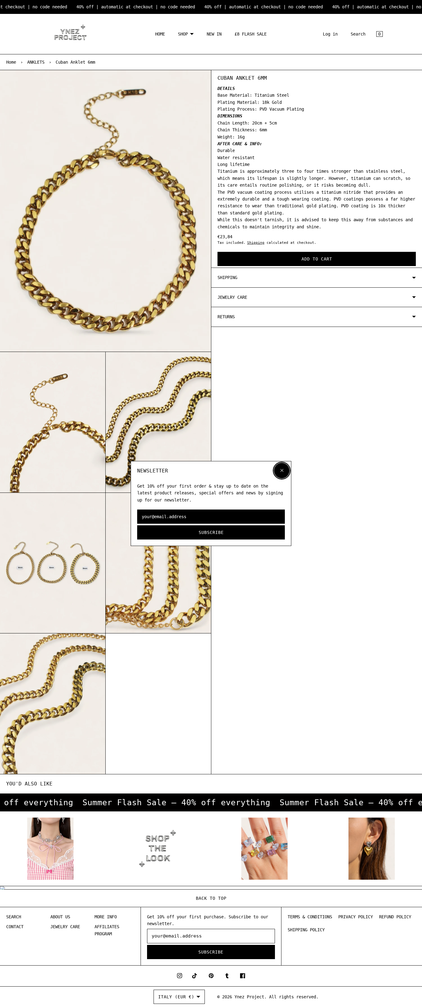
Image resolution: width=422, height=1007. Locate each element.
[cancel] (281, 470)
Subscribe (211, 532)
